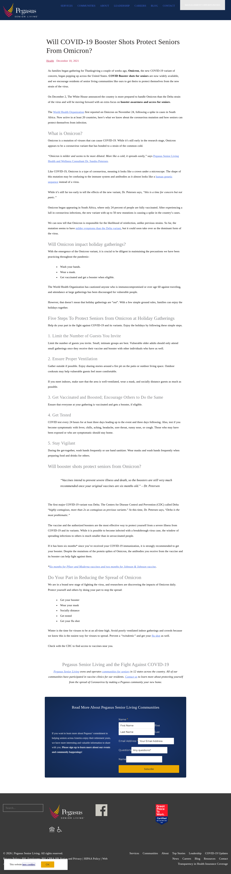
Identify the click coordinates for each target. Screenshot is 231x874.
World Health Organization (68, 112)
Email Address (128, 741)
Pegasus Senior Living (66, 671)
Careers (186, 858)
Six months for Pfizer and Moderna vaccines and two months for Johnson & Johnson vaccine (102, 566)
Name (123, 719)
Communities (150, 853)
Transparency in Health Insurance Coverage (203, 863)
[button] (202, 5)
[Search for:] (23, 807)
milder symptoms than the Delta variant (98, 228)
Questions (125, 750)
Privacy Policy (11, 858)
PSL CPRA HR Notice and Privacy (62, 858)
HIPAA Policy (92, 858)
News (175, 858)
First (157, 725)
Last (157, 731)
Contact (223, 858)
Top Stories (178, 853)
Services (134, 853)
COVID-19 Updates (216, 853)
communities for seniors (115, 671)
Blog (197, 858)
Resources (209, 858)
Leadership (195, 853)
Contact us (131, 676)
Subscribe (149, 769)
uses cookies (28, 864)
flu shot (156, 635)
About (165, 853)
